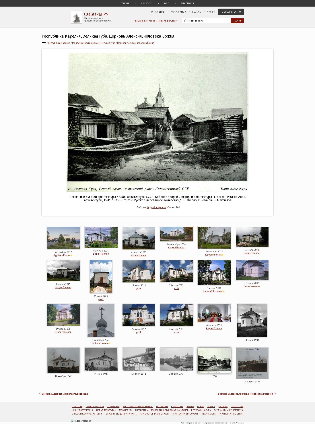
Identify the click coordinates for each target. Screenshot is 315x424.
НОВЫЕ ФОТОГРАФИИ (106, 410)
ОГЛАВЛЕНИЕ (113, 406)
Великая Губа (108, 42)
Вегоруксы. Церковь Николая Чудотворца (65, 393)
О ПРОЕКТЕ (146, 3)
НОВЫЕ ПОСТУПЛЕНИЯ (82, 410)
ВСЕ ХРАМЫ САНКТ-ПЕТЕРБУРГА (228, 410)
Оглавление (157, 11)
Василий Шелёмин (212, 291)
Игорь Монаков (252, 286)
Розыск (196, 11)
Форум (211, 11)
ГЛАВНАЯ (125, 3)
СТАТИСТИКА (237, 406)
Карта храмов (178, 11)
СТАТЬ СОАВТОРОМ (95, 406)
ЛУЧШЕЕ (190, 406)
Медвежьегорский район (85, 42)
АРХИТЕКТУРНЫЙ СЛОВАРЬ (185, 414)
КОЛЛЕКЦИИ (177, 406)
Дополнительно (231, 11)
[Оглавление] (44, 42)
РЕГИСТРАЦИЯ (187, 3)
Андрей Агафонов (156, 207)
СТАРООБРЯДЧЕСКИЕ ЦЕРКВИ (154, 414)
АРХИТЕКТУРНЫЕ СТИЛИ (231, 414)
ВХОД (166, 3)
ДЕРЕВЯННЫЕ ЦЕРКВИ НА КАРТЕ (121, 414)
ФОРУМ (200, 406)
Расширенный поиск (144, 20)
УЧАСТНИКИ (162, 406)
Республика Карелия (59, 42)
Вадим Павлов (101, 253)
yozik (101, 299)
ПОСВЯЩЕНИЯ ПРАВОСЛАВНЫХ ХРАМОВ (169, 410)
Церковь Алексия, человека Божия (135, 42)
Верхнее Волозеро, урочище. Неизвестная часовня (245, 393)
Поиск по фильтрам (167, 20)
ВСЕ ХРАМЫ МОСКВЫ (201, 410)
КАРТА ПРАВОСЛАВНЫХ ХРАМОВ (138, 406)
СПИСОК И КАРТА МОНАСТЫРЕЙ (87, 414)
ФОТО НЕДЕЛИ (125, 410)
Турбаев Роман (62, 255)
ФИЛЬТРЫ (223, 406)
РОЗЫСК (211, 406)
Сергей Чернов (176, 247)
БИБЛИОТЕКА (141, 410)
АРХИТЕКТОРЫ (209, 414)
